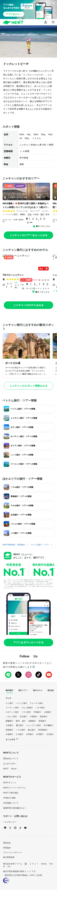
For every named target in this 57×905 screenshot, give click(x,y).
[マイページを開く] (45, 22)
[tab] (9, 690)
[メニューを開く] (53, 22)
